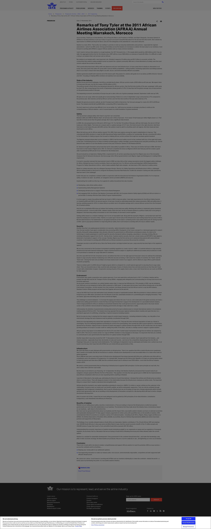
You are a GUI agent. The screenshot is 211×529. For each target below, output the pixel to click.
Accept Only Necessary (188, 522)
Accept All (188, 518)
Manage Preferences (188, 526)
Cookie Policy (78, 526)
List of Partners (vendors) (97, 525)
